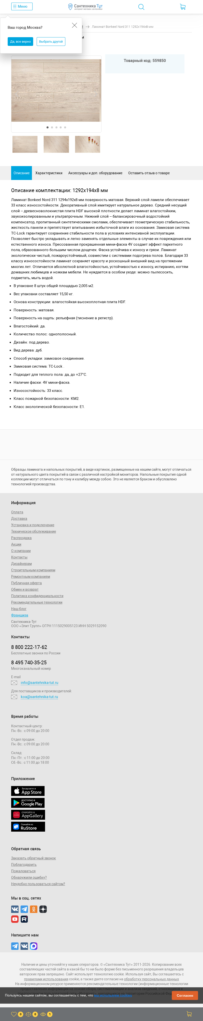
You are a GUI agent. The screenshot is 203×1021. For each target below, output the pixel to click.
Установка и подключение (32, 525)
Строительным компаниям (33, 570)
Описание (21, 173)
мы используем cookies (113, 995)
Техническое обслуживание (33, 531)
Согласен (185, 995)
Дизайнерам (21, 564)
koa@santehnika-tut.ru (39, 697)
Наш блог (18, 609)
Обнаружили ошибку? (29, 877)
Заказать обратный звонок (33, 858)
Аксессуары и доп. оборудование (95, 173)
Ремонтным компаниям (30, 577)
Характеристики (48, 173)
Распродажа (21, 538)
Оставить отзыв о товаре (149, 173)
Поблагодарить (24, 865)
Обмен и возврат (25, 589)
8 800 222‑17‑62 (29, 647)
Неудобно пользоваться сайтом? (38, 884)
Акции (16, 544)
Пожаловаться (23, 871)
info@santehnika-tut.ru (39, 682)
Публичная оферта (26, 583)
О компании (21, 551)
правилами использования (46, 979)
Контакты (19, 557)
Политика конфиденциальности (37, 596)
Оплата (17, 512)
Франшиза (19, 615)
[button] (48, 127)
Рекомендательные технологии (36, 602)
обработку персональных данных (151, 979)
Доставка (19, 519)
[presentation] (17, 94)
